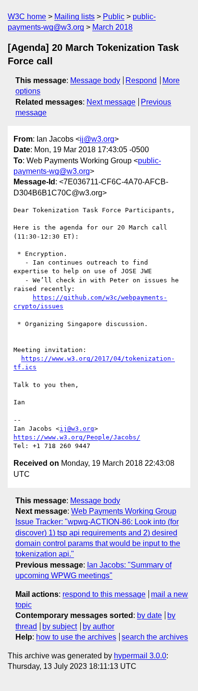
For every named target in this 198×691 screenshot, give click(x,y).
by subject (59, 626)
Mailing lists (74, 16)
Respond (141, 80)
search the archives (155, 637)
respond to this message (104, 594)
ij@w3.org (97, 139)
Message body (95, 80)
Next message (111, 102)
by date (149, 615)
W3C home (27, 16)
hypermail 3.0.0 (140, 656)
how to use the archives (76, 637)
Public (113, 16)
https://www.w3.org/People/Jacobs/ (76, 437)
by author (98, 626)
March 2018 (112, 27)
